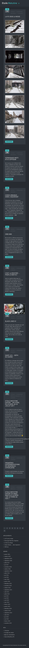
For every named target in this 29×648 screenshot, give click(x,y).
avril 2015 (6, 600)
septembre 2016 (8, 571)
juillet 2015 (7, 594)
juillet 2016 (7, 573)
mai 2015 (6, 598)
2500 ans (8, 234)
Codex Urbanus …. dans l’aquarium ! (12, 196)
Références (13, 396)
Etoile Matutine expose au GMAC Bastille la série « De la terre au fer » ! (11, 495)
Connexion (6, 630)
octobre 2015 (7, 587)
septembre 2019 (8, 558)
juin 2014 (6, 616)
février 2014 (7, 621)
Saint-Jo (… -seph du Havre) (11, 356)
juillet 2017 (7, 562)
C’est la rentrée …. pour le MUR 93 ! (12, 274)
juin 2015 (6, 596)
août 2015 (6, 591)
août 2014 (6, 614)
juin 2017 (6, 564)
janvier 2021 (7, 554)
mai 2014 (6, 619)
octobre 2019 (7, 556)
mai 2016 (6, 577)
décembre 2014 (8, 608)
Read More (9, 141)
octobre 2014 (7, 610)
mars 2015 (6, 602)
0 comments (20, 13)
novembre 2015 (8, 585)
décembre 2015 (8, 583)
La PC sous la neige (12, 16)
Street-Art (13, 318)
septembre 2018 (8, 560)
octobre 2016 (7, 569)
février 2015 (7, 604)
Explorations (13, 13)
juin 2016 (6, 575)
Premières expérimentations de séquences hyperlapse (12, 465)
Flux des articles (9, 632)
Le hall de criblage (8, 542)
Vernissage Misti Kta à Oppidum (12, 158)
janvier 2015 (7, 606)
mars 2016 (6, 579)
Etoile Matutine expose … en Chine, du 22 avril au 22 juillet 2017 (12, 403)
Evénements (20, 11)
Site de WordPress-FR (9, 636)
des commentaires (9, 634)
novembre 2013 (8, 623)
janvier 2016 (7, 581)
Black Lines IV (10, 321)
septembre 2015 (8, 589)
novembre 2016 (8, 566)
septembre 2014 (8, 612)
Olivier (13, 11)
